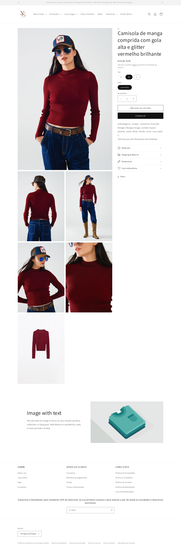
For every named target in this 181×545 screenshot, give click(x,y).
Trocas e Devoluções (75, 487)
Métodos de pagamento (77, 478)
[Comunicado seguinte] (162, 2)
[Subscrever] (111, 510)
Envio (135, 65)
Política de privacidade (77, 543)
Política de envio (109, 543)
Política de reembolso (59, 543)
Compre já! (140, 115)
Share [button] (122, 176)
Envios (69, 482)
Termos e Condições (124, 478)
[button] (40, 14)
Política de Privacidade (125, 473)
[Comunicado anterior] (18, 2)
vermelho (124, 87)
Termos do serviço (94, 543)
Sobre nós (22, 473)
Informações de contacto (126, 543)
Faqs (20, 482)
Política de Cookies (124, 482)
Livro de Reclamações (125, 491)
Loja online (22, 478)
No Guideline (27, 543)
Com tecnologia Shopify (40, 543)
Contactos (22, 487)
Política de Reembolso (125, 487)
